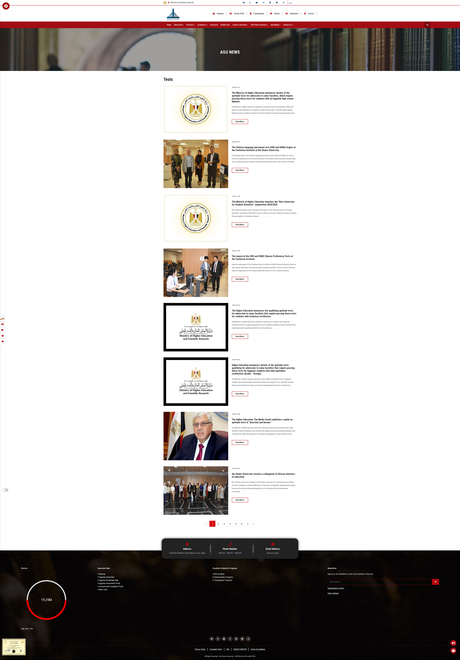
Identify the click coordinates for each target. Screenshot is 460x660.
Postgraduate (258, 13)
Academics (202, 25)
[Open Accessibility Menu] (6, 6)
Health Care (225, 25)
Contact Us (287, 25)
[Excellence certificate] (14, 647)
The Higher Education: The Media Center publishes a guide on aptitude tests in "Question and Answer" (262, 421)
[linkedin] (270, 2)
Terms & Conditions (258, 649)
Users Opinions (333, 593)
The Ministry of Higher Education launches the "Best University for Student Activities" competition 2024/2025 (263, 203)
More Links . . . (104, 589)
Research (214, 25)
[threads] (283, 2)
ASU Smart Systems (259, 25)
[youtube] (256, 2)
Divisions (190, 25)
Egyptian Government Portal (109, 583)
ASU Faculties (219, 574)
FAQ (227, 649)
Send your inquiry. (273, 553)
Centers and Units (240, 25)
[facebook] (243, 2)
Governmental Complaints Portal (111, 586)
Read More (240, 121)
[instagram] (263, 2)
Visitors (310, 13)
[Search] (427, 25)
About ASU (178, 25)
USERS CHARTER (240, 649)
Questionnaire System (336, 588)
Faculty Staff (238, 13)
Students (220, 13)
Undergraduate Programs (223, 577)
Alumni (277, 13)
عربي (290, 3)
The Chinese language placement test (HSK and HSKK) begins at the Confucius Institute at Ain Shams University (264, 149)
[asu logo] (173, 13)
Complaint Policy (216, 649)
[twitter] (250, 2)
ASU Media (275, 25)
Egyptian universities (106, 577)
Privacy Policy (200, 649)
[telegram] (276, 2)
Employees (293, 13)
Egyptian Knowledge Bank (108, 580)
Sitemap (102, 574)
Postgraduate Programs (223, 580)
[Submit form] (435, 582)
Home (169, 25)
